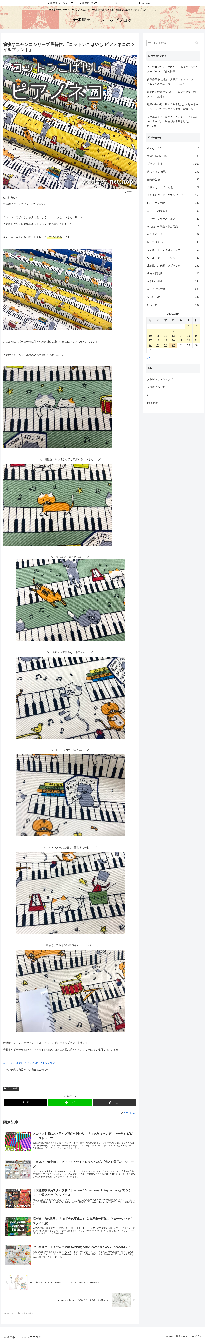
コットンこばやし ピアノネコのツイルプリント (30, 1063)
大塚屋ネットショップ (160, 379)
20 (173, 340)
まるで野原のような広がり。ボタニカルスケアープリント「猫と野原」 (172, 69)
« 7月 (149, 358)
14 (180, 335)
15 (188, 335)
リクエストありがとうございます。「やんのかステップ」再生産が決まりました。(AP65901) (172, 121)
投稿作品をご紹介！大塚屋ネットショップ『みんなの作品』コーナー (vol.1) (171, 81)
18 (157, 340)
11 (157, 335)
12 (165, 335)
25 (157, 345)
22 (188, 340)
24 (150, 345)
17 (150, 340)
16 (196, 335)
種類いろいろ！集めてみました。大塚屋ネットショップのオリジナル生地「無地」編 (172, 106)
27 (173, 345)
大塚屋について (158, 387)
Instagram (155, 403)
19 (165, 340)
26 (165, 345)
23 (196, 340)
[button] (114, 1102)
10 (150, 335)
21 (180, 340)
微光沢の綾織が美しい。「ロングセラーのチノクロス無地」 (172, 94)
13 (173, 335)
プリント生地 (12, 1088)
